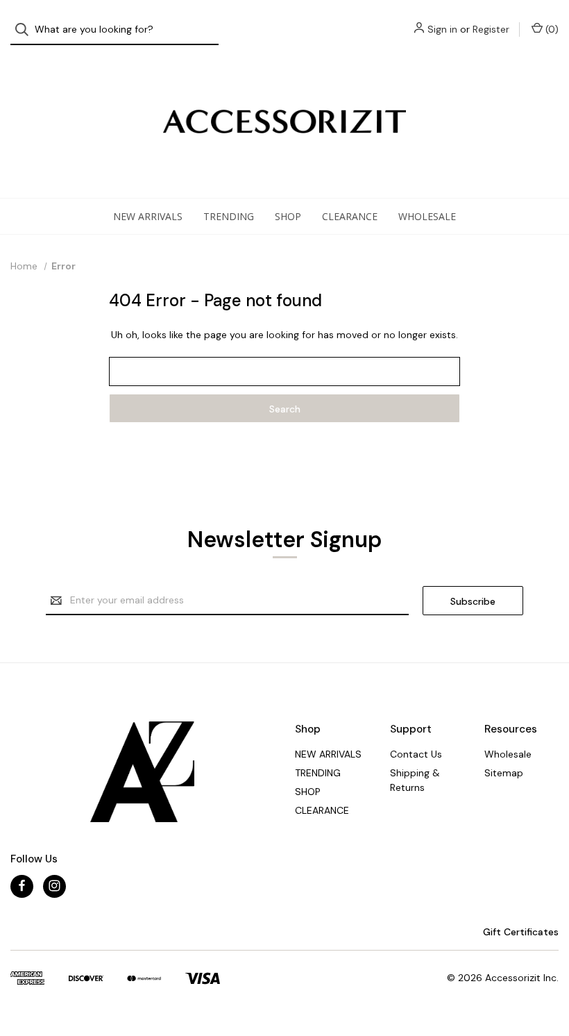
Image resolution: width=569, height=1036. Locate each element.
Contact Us (416, 754)
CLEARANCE (349, 216)
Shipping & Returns (415, 780)
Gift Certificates (519, 932)
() (551, 29)
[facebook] (22, 886)
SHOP (288, 216)
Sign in (442, 29)
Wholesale (427, 216)
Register (491, 29)
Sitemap (503, 773)
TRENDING (228, 216)
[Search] (26, 29)
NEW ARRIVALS (147, 216)
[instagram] (54, 886)
